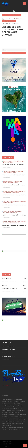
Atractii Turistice (8, 291)
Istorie (4, 285)
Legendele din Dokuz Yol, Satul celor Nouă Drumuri (13, 31)
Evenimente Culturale (9, 288)
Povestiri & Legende (8, 21)
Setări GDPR (5, 386)
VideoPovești (6, 278)
